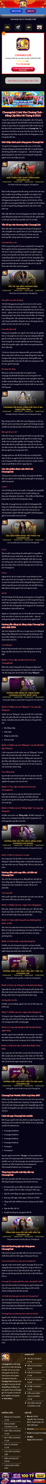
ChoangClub (33, 128)
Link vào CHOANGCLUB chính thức (23, 69)
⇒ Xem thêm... (7, 1398)
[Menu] (3, 4)
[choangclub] (23, 4)
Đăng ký (36, 673)
